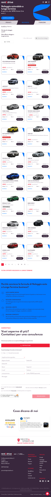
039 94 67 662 (4, 467)
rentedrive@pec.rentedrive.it (26, 489)
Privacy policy (13, 390)
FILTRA (8, 41)
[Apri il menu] (49, 2)
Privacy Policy (4, 494)
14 (21, 264)
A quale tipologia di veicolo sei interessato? (11, 350)
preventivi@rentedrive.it (7, 470)
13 (18, 264)
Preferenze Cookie (18, 494)
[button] (47, 493)
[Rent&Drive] (6, 453)
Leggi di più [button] (22, 428)
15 (24, 264)
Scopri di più (19, 71)
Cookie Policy (10, 494)
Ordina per (4, 48)
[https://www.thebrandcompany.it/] (36, 494)
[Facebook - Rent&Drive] (40, 481)
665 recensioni (12, 424)
